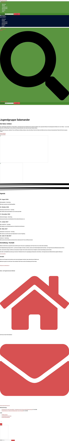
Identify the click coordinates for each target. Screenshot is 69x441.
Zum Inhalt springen (3, 0)
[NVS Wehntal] (2, 2)
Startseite (4, 4)
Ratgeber (3, 9)
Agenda (3, 5)
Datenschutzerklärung (6, 417)
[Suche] (13, 440)
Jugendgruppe (4, 7)
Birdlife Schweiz (5, 414)
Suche (3, 11)
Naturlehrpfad (4, 8)
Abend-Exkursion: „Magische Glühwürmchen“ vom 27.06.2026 (12, 410)
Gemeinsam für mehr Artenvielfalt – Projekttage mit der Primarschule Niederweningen (17, 409)
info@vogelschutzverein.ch (5, 405)
